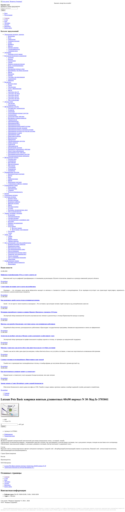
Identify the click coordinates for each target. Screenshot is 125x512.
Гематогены (11, 39)
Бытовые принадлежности (16, 262)
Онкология (11, 144)
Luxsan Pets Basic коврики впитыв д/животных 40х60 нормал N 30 (25, 466)
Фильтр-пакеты (13, 239)
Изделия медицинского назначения (15, 56)
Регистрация (8, 15)
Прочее (10, 75)
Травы (10, 238)
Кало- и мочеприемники (15, 65)
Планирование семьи (11, 185)
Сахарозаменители (14, 49)
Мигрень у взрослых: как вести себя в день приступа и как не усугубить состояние (28, 348)
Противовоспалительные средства (19, 154)
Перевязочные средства (11, 172)
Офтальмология (13, 146)
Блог (5, 21)
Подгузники (12, 226)
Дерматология (12, 120)
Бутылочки (11, 215)
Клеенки (10, 67)
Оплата (6, 24)
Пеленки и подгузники (15, 54)
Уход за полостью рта (14, 211)
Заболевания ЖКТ (13, 123)
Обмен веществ (13, 143)
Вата (9, 177)
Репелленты (12, 105)
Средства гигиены (10, 197)
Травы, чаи (7, 234)
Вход (6, 13)
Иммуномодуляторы (14, 136)
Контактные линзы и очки (16, 69)
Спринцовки (12, 79)
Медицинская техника (11, 157)
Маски (10, 72)
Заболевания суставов (15, 133)
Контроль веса (12, 138)
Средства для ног (13, 95)
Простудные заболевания (16, 151)
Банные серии (12, 83)
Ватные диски (12, 198)
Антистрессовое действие (16, 116)
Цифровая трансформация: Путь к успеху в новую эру (19, 275)
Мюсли (10, 46)
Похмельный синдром (15, 147)
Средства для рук (13, 97)
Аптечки (11, 57)
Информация (8, 434)
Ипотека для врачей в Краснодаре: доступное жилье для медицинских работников (28, 324)
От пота (10, 208)
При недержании (13, 251)
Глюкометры (12, 161)
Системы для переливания (16, 77)
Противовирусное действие (16, 152)
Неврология (12, 139)
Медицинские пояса (14, 247)
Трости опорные (13, 256)
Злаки (10, 42)
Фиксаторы (11, 259)
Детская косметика (14, 216)
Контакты (7, 26)
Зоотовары (7, 52)
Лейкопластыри (13, 179)
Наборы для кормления (15, 223)
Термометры (12, 169)
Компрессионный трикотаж (16, 244)
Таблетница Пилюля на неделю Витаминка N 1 (19, 467)
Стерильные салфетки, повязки (18, 184)
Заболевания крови (14, 124)
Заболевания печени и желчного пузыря (20, 129)
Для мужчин (12, 87)
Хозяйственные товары (11, 261)
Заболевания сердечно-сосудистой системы (21, 131)
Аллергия (11, 110)
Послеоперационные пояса (16, 249)
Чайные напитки (13, 241)
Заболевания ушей (14, 134)
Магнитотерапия (13, 164)
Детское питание (13, 218)
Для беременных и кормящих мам (18, 220)
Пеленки (11, 225)
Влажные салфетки (14, 202)
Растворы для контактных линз (18, 210)
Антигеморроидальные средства (18, 113)
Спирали (11, 190)
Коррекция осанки (14, 246)
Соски (10, 233)
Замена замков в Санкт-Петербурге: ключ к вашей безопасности (22, 383)
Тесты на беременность (15, 192)
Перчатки (11, 74)
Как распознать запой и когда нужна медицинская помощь (20, 300)
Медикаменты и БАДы (11, 106)
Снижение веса (13, 51)
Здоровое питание (13, 41)
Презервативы (12, 188)
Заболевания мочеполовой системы (19, 126)
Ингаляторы (12, 162)
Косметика (7, 82)
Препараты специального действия (19, 149)
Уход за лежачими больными (17, 257)
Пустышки (11, 231)
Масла (10, 90)
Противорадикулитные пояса (17, 252)
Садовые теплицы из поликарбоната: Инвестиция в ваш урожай (22, 359)
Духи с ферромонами (14, 88)
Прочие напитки (13, 47)
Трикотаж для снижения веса (17, 254)
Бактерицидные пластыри (16, 174)
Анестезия (11, 111)
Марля (10, 180)
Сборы (10, 236)
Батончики (11, 36)
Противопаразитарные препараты (18, 156)
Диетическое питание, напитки (14, 34)
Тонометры (11, 170)
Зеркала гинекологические (16, 64)
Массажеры (11, 165)
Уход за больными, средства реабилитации (17, 243)
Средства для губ (13, 92)
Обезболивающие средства (16, 141)
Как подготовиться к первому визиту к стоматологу (18, 371)
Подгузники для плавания (20, 229)
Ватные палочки (13, 200)
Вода (9, 38)
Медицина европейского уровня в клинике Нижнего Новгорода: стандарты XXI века (29, 312)
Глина (10, 85)
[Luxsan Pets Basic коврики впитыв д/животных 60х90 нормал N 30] (10, 416)
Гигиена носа (12, 159)
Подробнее (4, 281)
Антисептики (12, 115)
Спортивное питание (11, 195)
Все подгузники (17, 228)
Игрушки (11, 221)
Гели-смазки (12, 187)
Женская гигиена (13, 203)
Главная (6, 18)
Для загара (11, 103)
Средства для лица (14, 93)
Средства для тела (13, 98)
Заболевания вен (13, 121)
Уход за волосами (13, 100)
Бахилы (10, 59)
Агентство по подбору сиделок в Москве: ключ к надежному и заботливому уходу (27, 336)
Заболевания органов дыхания (17, 128)
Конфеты (11, 44)
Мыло (10, 205)
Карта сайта (8, 28)
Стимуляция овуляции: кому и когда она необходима (18, 286)
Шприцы (11, 80)
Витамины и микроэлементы (17, 118)
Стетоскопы (12, 167)
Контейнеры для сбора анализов (18, 70)
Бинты (10, 175)
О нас (6, 20)
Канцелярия (12, 264)
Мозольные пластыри (15, 182)
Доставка (7, 23)
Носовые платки (13, 206)
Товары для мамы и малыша (13, 213)
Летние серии (8, 102)
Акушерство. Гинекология (16, 108)
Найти (3, 10)
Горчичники (12, 61)
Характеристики (9, 436)
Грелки (10, 62)
